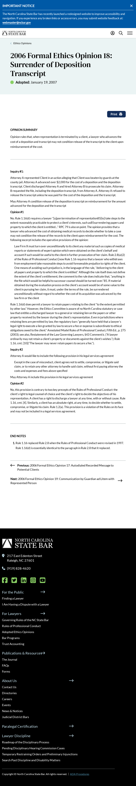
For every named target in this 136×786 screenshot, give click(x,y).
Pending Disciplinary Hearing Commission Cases (33, 748)
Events (6, 705)
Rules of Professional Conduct (21, 626)
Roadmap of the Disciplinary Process (25, 742)
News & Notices (12, 711)
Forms (6, 671)
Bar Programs (11, 638)
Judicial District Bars (15, 717)
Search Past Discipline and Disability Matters (31, 760)
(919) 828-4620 (19, 568)
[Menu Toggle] (130, 33)
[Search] (121, 33)
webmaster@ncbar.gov (16, 22)
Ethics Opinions (22, 43)
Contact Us (9, 687)
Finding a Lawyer (13, 598)
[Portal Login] (113, 33)
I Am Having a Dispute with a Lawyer (25, 604)
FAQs (5, 665)
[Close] (131, 6)
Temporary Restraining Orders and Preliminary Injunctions (40, 754)
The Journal (9, 659)
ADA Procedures (79, 774)
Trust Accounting (13, 644)
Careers (7, 699)
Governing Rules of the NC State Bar (25, 620)
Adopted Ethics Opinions (18, 632)
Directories (9, 693)
